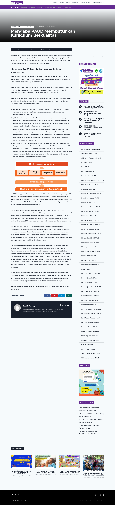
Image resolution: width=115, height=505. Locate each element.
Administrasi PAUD (98, 2)
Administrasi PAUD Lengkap (90, 149)
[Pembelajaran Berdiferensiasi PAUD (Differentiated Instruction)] (21, 461)
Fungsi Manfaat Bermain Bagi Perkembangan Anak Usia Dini (93, 474)
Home (55, 2)
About (76, 500)
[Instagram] (100, 495)
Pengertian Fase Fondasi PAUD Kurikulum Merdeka (45, 471)
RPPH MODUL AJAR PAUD (90, 331)
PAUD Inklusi (85, 269)
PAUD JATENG (16, 2)
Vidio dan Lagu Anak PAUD (90, 358)
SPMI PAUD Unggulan (88, 349)
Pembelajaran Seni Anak (89, 278)
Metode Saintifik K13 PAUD (90, 238)
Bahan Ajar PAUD (87, 162)
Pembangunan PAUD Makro (90, 273)
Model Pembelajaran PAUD (90, 242)
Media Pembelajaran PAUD (90, 229)
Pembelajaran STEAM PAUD (90, 282)
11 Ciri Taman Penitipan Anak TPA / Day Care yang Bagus (69, 471)
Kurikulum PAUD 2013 (88, 216)
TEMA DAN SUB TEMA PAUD (91, 353)
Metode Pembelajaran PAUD (91, 233)
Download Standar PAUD (89, 202)
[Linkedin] (98, 495)
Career (102, 500)
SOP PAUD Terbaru (87, 344)
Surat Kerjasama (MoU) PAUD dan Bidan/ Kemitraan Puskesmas (94, 120)
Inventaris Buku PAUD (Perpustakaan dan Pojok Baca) (92, 113)
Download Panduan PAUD (90, 198)
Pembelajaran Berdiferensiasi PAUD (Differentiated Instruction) (21, 472)
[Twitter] (95, 495)
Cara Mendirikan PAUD (88, 176)
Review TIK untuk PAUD (89, 327)
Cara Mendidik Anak (88, 171)
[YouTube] (103, 495)
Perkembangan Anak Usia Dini (91, 309)
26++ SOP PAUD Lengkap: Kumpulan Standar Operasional (21, 7)
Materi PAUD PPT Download (90, 225)
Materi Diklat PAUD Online (90, 220)
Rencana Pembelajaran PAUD (91, 322)
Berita (62, 2)
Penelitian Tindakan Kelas (89, 300)
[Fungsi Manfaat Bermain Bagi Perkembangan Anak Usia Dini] (93, 463)
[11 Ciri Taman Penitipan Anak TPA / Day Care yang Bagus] (69, 461)
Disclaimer (82, 500)
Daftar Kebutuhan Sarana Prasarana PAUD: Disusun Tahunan (93, 134)
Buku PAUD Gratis (87, 167)
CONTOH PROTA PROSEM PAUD (92, 180)
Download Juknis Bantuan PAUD (92, 193)
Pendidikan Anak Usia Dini (22, 26)
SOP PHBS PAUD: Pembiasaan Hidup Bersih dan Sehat (93, 127)
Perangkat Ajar (85, 2)
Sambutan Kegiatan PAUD (90, 340)
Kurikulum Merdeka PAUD (90, 211)
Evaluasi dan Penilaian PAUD (90, 207)
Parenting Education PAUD (90, 264)
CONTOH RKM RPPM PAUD (90, 185)
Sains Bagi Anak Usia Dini (89, 336)
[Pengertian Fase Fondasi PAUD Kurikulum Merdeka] (45, 461)
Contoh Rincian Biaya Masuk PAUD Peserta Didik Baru (54, 7)
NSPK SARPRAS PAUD (88, 256)
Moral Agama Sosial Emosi (90, 247)
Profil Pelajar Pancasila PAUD (91, 318)
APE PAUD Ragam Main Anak (91, 158)
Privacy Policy (89, 500)
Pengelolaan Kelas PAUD (89, 304)
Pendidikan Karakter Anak (90, 296)
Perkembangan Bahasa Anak (91, 313)
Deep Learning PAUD (88, 189)
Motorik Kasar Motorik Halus (90, 251)
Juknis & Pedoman (72, 2)
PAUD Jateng (40, 26)
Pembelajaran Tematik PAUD (91, 287)
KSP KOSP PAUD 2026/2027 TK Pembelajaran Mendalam (94, 107)
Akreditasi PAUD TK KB (89, 153)
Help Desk (97, 500)
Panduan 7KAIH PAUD (88, 260)
